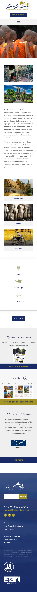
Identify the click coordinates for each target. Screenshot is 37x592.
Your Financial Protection (14, 526)
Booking (7, 542)
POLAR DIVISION (18, 15)
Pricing (6, 523)
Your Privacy (9, 529)
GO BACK (19, 318)
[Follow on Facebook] (9, 515)
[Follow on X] (13, 515)
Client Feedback (10, 539)
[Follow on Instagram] (5, 515)
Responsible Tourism (12, 536)
